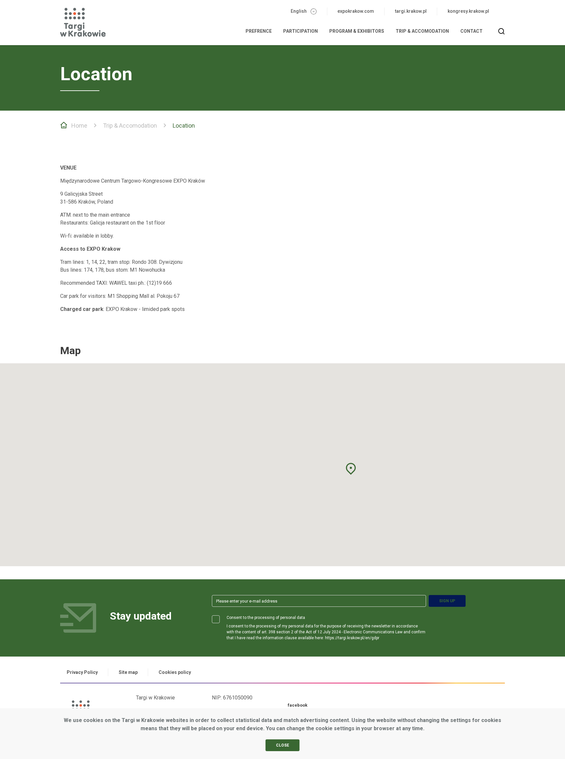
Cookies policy (175, 672)
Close (282, 745)
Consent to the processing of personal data (266, 617)
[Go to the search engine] (501, 31)
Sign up (447, 601)
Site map (128, 672)
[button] (351, 469)
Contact (471, 31)
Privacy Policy (82, 672)
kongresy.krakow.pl (468, 11)
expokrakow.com (355, 11)
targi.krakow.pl (411, 11)
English (299, 11)
